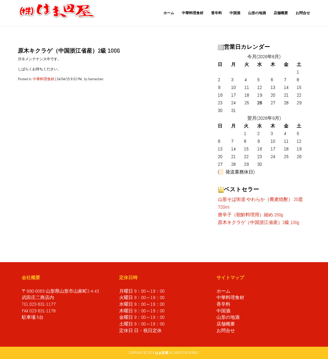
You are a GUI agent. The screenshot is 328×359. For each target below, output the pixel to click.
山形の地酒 (257, 13)
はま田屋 (161, 353)
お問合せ (303, 13)
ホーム (168, 13)
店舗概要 (281, 13)
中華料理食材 (192, 13)
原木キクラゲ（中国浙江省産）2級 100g (258, 222)
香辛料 (216, 13)
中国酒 (235, 13)
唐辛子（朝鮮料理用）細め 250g (250, 215)
